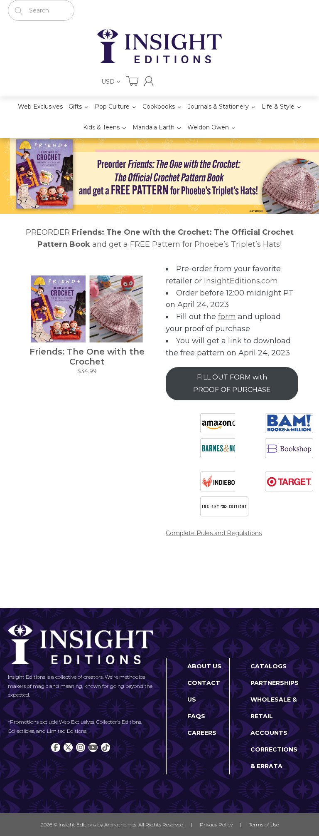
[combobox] (41, 10)
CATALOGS (268, 666)
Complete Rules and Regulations (214, 533)
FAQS (196, 716)
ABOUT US (204, 666)
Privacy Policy (216, 824)
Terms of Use (264, 824)
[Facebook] (55, 747)
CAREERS (201, 733)
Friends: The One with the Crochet (87, 357)
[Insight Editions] (159, 46)
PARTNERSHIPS (274, 683)
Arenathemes (120, 824)
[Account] (148, 81)
